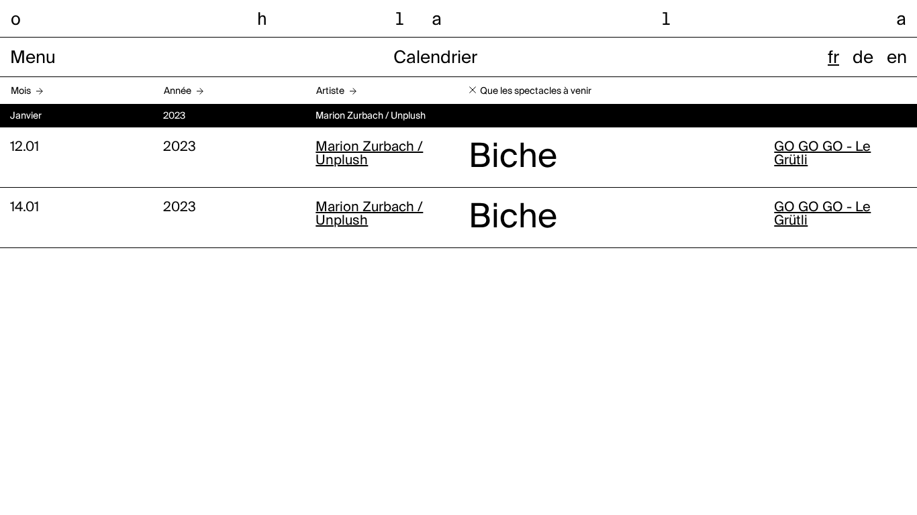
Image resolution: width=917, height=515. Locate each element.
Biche (513, 157)
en (897, 58)
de (863, 58)
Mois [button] (21, 91)
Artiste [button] (330, 91)
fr (833, 58)
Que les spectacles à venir (535, 91)
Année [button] (177, 91)
